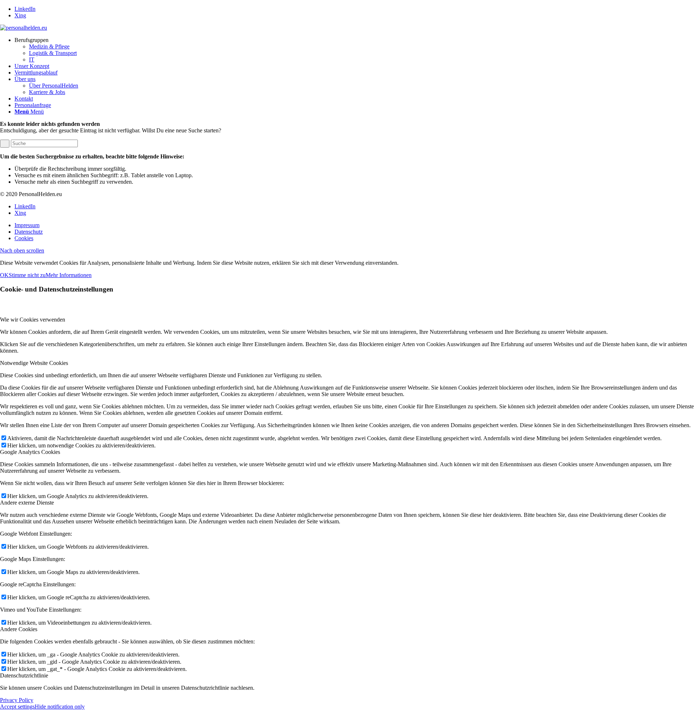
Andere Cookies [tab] (18, 629)
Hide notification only (60, 706)
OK (4, 275)
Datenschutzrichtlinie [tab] (24, 675)
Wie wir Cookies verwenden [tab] (32, 319)
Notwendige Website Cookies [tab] (34, 363)
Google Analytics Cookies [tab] (30, 452)
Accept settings (17, 706)
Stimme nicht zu (27, 275)
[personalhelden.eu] (23, 28)
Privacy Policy (16, 700)
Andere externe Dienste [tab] (27, 502)
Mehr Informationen (69, 275)
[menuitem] (354, 50)
